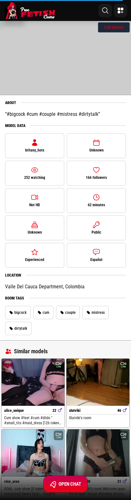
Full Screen (114, 27)
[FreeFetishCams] (30, 10)
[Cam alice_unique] (33, 382)
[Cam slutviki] (97, 382)
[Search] (105, 10)
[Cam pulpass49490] (97, 453)
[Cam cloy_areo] (33, 453)
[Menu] (120, 10)
